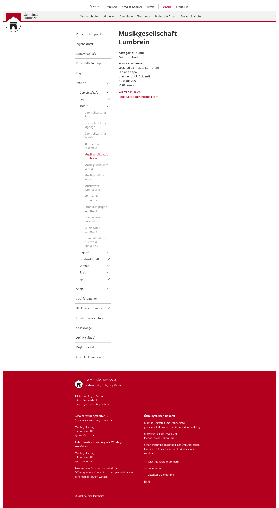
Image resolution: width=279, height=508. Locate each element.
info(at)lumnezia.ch (86, 400)
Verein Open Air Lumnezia (94, 229)
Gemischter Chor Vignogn (95, 125)
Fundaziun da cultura (90, 318)
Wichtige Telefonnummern (163, 461)
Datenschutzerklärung (161, 474)
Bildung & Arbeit (165, 16)
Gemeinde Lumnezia (31, 16)
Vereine (81, 83)
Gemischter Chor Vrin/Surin (95, 135)
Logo (79, 73)
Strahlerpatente (86, 298)
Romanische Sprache (89, 34)
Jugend (84, 252)
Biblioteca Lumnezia (89, 308)
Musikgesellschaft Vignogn (96, 177)
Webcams (112, 6)
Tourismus (144, 16)
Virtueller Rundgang (131, 6)
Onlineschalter (89, 16)
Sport (82, 279)
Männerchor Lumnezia (92, 198)
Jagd (82, 99)
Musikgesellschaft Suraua (96, 167)
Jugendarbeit (84, 44)
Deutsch (167, 6)
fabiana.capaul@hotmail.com (138, 97)
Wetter (150, 6)
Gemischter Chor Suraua (95, 114)
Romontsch (182, 6)
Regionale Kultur (87, 347)
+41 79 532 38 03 (129, 92)
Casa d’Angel (84, 328)
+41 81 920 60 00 (93, 396)
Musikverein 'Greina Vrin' (92, 188)
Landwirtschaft (86, 54)
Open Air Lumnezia (88, 357)
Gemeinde (126, 16)
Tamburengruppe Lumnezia (95, 208)
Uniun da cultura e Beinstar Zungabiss (95, 242)
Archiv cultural (85, 337)
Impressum (154, 468)
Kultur (83, 106)
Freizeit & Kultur (191, 16)
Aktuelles (109, 16)
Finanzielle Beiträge (88, 63)
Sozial (83, 272)
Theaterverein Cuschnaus (93, 219)
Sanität (84, 266)
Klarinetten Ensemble (91, 146)
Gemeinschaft (88, 92)
